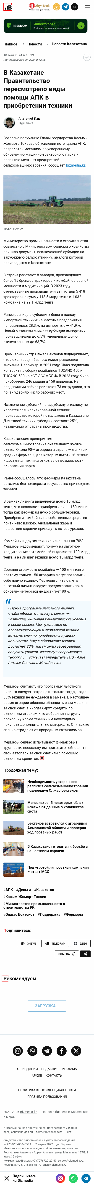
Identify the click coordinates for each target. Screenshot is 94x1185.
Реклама (69, 1068)
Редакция (49, 1068)
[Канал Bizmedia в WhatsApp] (32, 1051)
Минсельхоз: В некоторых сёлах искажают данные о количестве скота (55, 807)
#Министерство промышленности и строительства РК (34, 905)
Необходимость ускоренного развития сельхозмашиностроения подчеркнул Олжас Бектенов (57, 786)
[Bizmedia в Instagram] (60, 1178)
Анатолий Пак (29, 118)
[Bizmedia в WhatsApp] (73, 1178)
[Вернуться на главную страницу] (87, 57)
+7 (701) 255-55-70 (29, 1164)
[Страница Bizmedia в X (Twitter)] (76, 1051)
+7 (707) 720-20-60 (44, 1160)
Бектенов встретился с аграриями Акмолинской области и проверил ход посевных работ (57, 827)
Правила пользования (47, 1096)
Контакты (54, 1075)
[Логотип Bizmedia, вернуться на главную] (7, 7)
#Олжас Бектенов (18, 914)
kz (74, 7)
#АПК (8, 890)
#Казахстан (44, 890)
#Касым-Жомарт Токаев (24, 897)
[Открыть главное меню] (87, 7)
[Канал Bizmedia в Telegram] (47, 1051)
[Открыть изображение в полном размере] (47, 199)
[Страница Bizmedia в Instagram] (18, 1051)
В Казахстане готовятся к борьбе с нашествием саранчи (57, 848)
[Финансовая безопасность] (39, 7)
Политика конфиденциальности (47, 1090)
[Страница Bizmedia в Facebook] (62, 1051)
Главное (10, 44)
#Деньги (23, 890)
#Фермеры (73, 914)
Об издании (27, 1068)
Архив (37, 1075)
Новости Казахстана (69, 44)
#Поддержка (49, 914)
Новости (34, 44)
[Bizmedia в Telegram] (86, 1178)
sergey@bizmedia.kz (71, 1160)
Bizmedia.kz (76, 165)
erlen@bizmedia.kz (54, 1164)
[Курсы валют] (56, 7)
